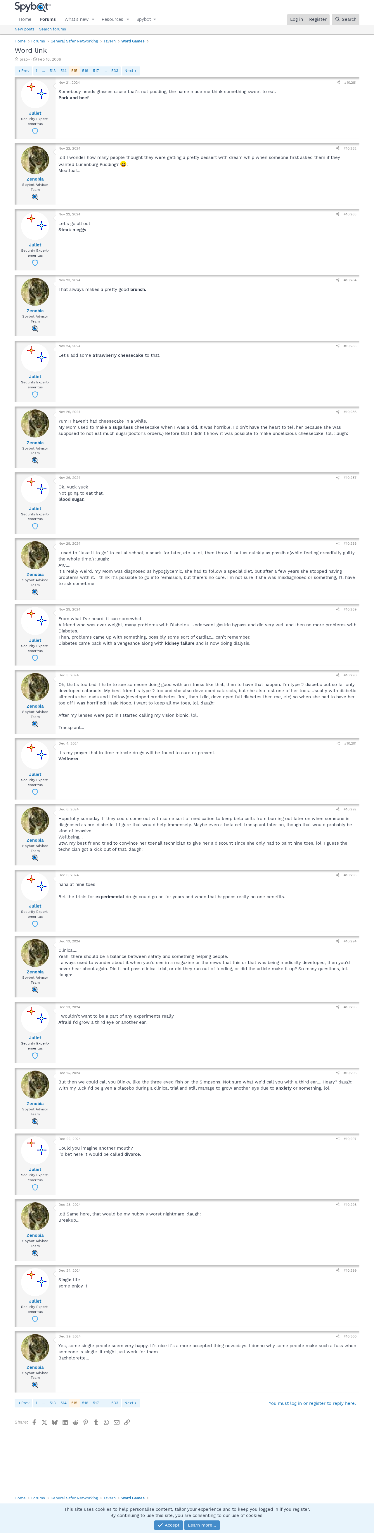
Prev (25, 70)
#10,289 (350, 609)
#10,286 (350, 412)
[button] (93, 19)
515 (74, 70)
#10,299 (350, 1270)
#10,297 (350, 1139)
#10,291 (350, 743)
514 (63, 70)
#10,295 (350, 1007)
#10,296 (350, 1073)
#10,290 (350, 675)
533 (114, 70)
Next (128, 70)
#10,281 (350, 82)
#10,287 (350, 478)
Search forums (52, 29)
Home (25, 19)
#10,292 (350, 809)
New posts (24, 29)
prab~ (25, 59)
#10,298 (350, 1205)
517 (96, 70)
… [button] (43, 70)
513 (53, 70)
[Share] (338, 82)
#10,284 (350, 280)
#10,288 (350, 543)
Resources (112, 19)
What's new (77, 19)
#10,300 (350, 1336)
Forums (48, 19)
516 (85, 70)
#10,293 (350, 875)
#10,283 (350, 214)
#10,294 (350, 941)
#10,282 (350, 148)
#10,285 (350, 346)
